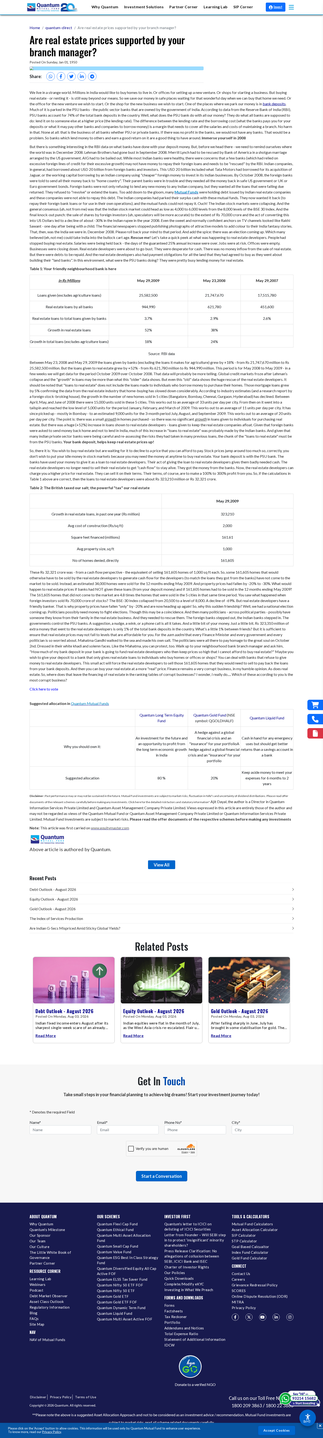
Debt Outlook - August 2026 (53, 889)
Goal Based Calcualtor (250, 1247)
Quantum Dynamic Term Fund (121, 1308)
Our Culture (39, 1247)
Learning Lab (40, 1279)
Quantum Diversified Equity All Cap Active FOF (126, 1271)
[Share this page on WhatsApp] (50, 76)
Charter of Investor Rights (186, 1267)
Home (35, 27)
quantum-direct (58, 27)
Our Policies (174, 1273)
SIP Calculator (244, 1235)
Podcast (36, 1290)
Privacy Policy (51, 1432)
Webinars (38, 1284)
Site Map (37, 1324)
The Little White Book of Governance (50, 1255)
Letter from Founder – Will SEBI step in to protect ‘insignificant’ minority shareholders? (195, 1240)
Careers (238, 1279)
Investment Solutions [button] (144, 6)
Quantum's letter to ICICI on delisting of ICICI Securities (188, 1226)
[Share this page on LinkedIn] (82, 76)
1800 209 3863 (246, 1405)
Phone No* (173, 1122)
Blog (34, 1313)
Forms (169, 1305)
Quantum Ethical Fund (115, 1229)
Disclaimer (38, 1397)
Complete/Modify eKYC (184, 1284)
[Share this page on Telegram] (92, 76)
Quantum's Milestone (47, 1229)
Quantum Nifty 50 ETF (116, 1290)
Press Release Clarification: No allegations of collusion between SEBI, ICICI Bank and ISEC (191, 1256)
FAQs (34, 1318)
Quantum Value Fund (114, 1252)
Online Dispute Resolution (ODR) (260, 1296)
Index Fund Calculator (250, 1252)
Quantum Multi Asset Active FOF (124, 1319)
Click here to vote (44, 689)
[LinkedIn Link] (276, 1317)
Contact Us (241, 1273)
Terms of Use (85, 1397)
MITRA (238, 1302)
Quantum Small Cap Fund (117, 1246)
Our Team (38, 1241)
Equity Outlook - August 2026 (54, 899)
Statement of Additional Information (195, 1339)
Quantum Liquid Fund (267, 718)
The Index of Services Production (56, 918)
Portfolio (172, 1322)
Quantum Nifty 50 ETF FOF (120, 1285)
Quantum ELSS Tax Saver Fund (122, 1279)
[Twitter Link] (249, 1317)
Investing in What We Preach (188, 1290)
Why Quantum (41, 1224)
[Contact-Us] (315, 719)
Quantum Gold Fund (209, 715)
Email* (102, 1122)
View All (162, 864)
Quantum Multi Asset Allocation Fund (124, 1238)
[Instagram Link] (289, 1317)
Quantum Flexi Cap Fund (117, 1224)
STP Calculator (244, 1241)
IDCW (169, 1345)
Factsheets (173, 1311)
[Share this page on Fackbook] (61, 76)
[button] (291, 7)
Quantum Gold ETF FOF (117, 1302)
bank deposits (274, 103)
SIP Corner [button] (243, 6)
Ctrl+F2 (306, 1421)
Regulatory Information (50, 1307)
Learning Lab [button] (216, 6)
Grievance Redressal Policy (255, 1285)
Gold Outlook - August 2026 (53, 908)
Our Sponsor (40, 1235)
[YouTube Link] (262, 1317)
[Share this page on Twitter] (71, 76)
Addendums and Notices (184, 1328)
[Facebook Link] (235, 1317)
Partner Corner (183, 6)
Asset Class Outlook (47, 1301)
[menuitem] (105, 7)
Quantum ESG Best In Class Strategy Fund (127, 1260)
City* (236, 1122)
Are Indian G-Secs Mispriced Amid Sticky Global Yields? (75, 928)
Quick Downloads (179, 1278)
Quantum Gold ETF (113, 1296)
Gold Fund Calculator (249, 1258)
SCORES (239, 1290)
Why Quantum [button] (105, 6)
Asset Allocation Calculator (255, 1229)
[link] (53, 7)
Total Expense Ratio (181, 1334)
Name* (35, 1122)
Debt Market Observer (49, 1296)
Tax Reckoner (175, 1317)
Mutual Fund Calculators (252, 1224)
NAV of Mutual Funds (47, 1339)
